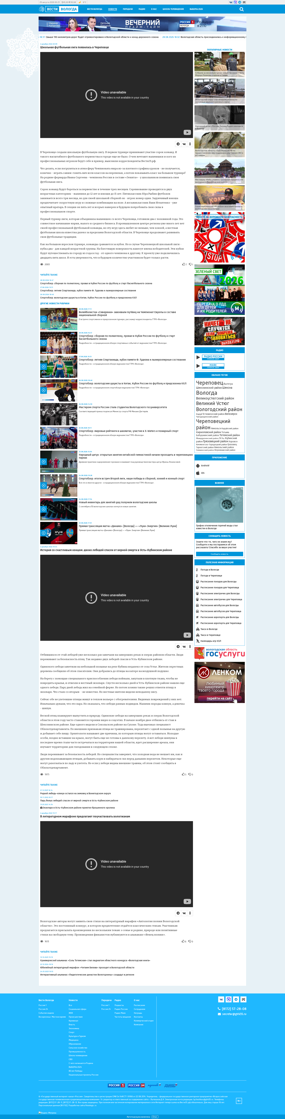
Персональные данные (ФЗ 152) (53, 1105)
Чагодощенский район (207, 416)
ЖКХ (71, 1013)
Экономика (74, 1028)
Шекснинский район (209, 387)
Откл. (154, 1117)
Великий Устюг (212, 403)
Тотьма (225, 432)
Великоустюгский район (215, 398)
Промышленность (77, 1051)
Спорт (71, 1032)
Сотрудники (139, 1009)
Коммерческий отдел (143, 1020)
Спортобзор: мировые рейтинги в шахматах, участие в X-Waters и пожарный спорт (128, 431)
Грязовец (232, 444)
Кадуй (199, 414)
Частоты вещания (123, 1017)
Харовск (233, 441)
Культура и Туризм (77, 1036)
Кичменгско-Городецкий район (211, 444)
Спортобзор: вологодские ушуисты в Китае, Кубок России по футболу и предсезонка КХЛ (88, 297)
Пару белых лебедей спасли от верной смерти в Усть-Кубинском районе (79, 800)
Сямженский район (205, 450)
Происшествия (76, 1017)
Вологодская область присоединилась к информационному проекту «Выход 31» (152, 37)
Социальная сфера (77, 1009)
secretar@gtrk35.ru (234, 1014)
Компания (138, 1024)
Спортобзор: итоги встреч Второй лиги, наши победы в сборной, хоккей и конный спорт (132, 478)
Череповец (209, 382)
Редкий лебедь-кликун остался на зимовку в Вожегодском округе (75, 793)
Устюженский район (213, 413)
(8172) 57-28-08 (234, 1009)
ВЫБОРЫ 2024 (75, 1067)
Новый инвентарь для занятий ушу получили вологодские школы (118, 502)
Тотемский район (230, 435)
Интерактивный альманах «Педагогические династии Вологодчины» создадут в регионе (87, 974)
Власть (72, 1024)
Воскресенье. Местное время (52, 1017)
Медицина (73, 1040)
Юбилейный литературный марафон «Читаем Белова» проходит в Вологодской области (87, 967)
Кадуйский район (229, 428)
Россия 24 (43, 1009)
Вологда (206, 392)
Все (70, 1005)
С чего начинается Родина (81, 1063)
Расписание (139, 1005)
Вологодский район (219, 409)
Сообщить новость (219, 554)
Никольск (216, 428)
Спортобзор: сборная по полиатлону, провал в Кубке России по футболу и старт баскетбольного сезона (96, 283)
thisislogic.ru (90, 1105)
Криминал (73, 1020)
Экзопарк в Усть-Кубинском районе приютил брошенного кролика (79, 807)
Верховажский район (224, 450)
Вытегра (228, 383)
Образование (75, 1044)
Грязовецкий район (215, 441)
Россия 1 (42, 1005)
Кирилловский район (208, 432)
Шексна (227, 387)
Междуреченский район (207, 438)
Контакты (138, 1017)
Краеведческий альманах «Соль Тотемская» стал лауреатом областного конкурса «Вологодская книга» (95, 960)
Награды (138, 1013)
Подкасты (119, 1005)
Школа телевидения (173, 9)
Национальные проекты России (83, 1075)
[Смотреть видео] (58, 319)
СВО (70, 1059)
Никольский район (224, 447)
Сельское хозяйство (78, 1047)
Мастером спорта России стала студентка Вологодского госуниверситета (123, 407)
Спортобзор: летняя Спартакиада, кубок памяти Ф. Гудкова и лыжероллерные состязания (88, 290)
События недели (46, 1013)
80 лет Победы (75, 1071)
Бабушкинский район (207, 435)
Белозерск (231, 413)
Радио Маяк (120, 1013)
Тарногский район (205, 447)
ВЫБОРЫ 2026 (196, 9)
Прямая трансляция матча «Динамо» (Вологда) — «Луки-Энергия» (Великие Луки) (128, 526)
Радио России (121, 1009)
